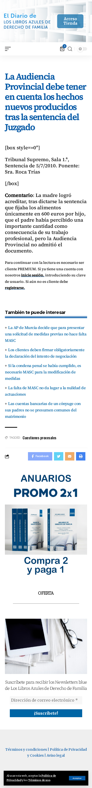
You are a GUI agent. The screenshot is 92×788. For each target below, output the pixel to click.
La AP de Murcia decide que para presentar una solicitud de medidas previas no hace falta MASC (45, 334)
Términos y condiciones (26, 749)
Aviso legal (56, 755)
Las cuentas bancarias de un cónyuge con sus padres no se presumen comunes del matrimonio (43, 410)
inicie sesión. (32, 275)
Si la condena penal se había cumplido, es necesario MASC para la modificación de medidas (43, 372)
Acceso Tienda (70, 21)
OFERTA (46, 593)
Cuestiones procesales (39, 437)
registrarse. (15, 287)
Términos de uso (39, 780)
